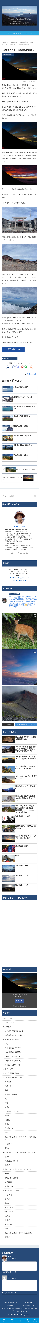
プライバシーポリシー (10, 1302)
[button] (35, 496)
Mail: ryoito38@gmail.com (19, 578)
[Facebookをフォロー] (13, 367)
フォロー (20, 1001)
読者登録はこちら (29, 1305)
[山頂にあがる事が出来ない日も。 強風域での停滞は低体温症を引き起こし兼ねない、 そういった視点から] (19, 703)
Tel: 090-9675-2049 (19, 580)
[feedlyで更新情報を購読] (26, 367)
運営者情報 (28, 1302)
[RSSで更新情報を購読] (31, 367)
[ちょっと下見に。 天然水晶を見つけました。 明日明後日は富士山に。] (19, 631)
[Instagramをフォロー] (17, 367)
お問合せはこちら (13, 349)
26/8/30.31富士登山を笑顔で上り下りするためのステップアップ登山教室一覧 (19, 1310)
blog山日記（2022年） (10, 358)
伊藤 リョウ (19, 526)
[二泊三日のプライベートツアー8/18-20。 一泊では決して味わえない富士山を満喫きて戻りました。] (19, 667)
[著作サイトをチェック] (8, 367)
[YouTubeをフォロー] (22, 367)
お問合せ (10, 1305)
